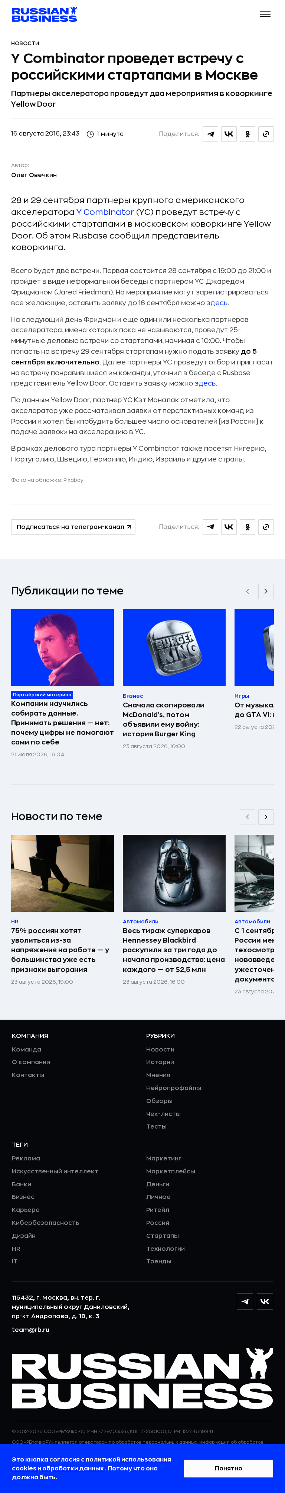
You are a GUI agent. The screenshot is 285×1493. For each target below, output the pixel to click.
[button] (265, 14)
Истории (160, 1062)
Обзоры (159, 1101)
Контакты (28, 1075)
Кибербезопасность (45, 1223)
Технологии (165, 1249)
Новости (25, 43)
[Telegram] (245, 1301)
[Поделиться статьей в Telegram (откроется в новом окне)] (210, 134)
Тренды (158, 1261)
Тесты (156, 1127)
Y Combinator (105, 212)
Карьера (26, 1210)
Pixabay (73, 480)
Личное (158, 1197)
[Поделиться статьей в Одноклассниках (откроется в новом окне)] (247, 134)
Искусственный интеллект (55, 1171)
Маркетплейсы (170, 1171)
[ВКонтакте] (265, 1301)
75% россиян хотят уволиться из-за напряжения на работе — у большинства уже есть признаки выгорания (60, 950)
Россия (157, 1223)
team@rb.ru (30, 1330)
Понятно (228, 1469)
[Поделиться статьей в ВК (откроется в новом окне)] (229, 134)
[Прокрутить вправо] (266, 591)
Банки (21, 1184)
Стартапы (162, 1236)
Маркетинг (163, 1159)
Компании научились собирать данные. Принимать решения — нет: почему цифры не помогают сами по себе (62, 723)
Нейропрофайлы (173, 1088)
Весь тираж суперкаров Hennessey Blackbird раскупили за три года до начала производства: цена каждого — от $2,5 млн (174, 950)
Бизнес (23, 1197)
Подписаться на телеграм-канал (70, 527)
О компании (31, 1062)
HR (16, 1249)
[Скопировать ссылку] (266, 134)
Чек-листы (163, 1114)
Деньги (157, 1184)
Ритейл (157, 1210)
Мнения (158, 1075)
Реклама (26, 1159)
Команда (26, 1050)
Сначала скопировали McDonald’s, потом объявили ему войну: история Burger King (163, 719)
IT (14, 1261)
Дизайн (24, 1236)
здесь (216, 303)
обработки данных (73, 1469)
